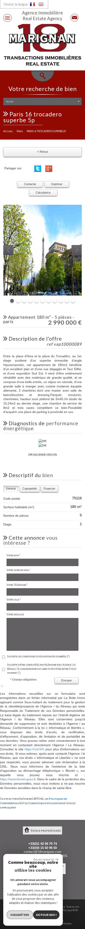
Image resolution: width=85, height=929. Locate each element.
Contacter (30, 184)
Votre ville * (14, 599)
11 (73, 301)
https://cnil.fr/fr (34, 749)
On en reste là (43, 859)
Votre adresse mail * (19, 570)
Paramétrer (19, 915)
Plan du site (73, 907)
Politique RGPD (70, 910)
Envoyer (66, 680)
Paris (20, 131)
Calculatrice (43, 192)
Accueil (8, 131)
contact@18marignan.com (42, 852)
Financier (49, 488)
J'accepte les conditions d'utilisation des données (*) (38, 656)
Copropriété (29, 488)
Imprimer (56, 184)
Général (11, 488)
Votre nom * (13, 555)
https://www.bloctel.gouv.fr (18, 779)
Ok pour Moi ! (46, 915)
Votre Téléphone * (17, 585)
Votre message (15, 614)
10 (67, 301)
